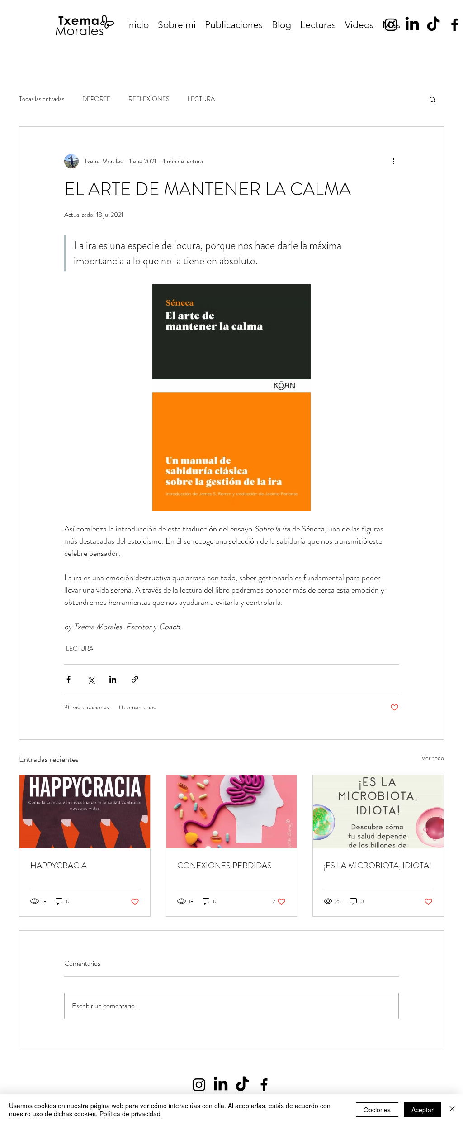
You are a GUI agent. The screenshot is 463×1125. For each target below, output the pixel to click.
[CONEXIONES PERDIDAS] (231, 811)
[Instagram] (391, 24)
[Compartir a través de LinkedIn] (113, 679)
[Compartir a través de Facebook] (68, 679)
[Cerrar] (452, 1109)
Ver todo (432, 757)
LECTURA (201, 99)
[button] (432, 99)
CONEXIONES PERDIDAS (224, 865)
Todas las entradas (41, 99)
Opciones (377, 1109)
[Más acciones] (393, 161)
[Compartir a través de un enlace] (135, 679)
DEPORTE (96, 99)
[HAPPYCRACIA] (84, 811)
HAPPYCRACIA (58, 865)
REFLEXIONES (149, 99)
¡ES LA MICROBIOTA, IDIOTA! (377, 865)
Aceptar (422, 1109)
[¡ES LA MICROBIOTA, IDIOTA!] (378, 811)
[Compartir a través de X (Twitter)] (90, 679)
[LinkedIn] (412, 24)
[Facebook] (454, 24)
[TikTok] (433, 24)
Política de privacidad (130, 1113)
